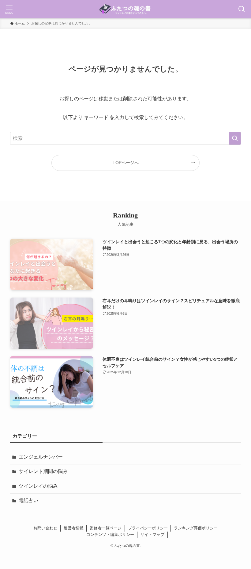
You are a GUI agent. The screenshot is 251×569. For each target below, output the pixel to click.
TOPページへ (126, 162)
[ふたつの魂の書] (125, 9)
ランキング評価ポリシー (196, 528)
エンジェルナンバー (41, 456)
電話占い (28, 500)
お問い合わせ (45, 528)
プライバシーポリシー (148, 528)
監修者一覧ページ (106, 528)
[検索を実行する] (235, 138)
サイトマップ (152, 534)
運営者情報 (74, 528)
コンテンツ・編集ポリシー (110, 534)
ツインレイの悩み (38, 486)
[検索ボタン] (242, 9)
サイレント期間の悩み (43, 471)
